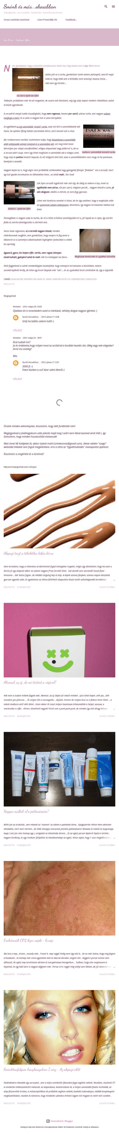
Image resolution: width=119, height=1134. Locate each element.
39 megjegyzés (24, 1103)
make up (41, 279)
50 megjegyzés (24, 974)
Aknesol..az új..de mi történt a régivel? (30, 682)
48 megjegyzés (24, 716)
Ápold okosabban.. (30, 317)
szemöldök (91, 279)
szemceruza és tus (61, 279)
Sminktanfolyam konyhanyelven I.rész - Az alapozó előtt (42, 1069)
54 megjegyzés (24, 587)
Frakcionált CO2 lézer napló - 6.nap (28, 940)
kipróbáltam (30, 279)
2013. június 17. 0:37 (50, 362)
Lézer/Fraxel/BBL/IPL (47, 19)
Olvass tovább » (107, 587)
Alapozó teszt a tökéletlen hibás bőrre (28, 553)
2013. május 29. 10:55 (32, 306)
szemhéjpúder (78, 279)
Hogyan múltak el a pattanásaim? (26, 811)
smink (48, 279)
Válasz (17, 330)
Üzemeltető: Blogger (61, 1121)
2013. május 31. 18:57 (32, 338)
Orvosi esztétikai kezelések (16, 19)
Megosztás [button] (9, 284)
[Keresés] (106, 5)
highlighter (17, 279)
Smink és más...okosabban (30, 6)
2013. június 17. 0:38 (50, 317)
